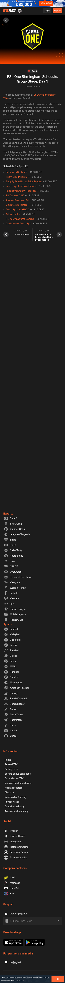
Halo (12, 561)
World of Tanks (18, 587)
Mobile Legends (18, 614)
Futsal (13, 661)
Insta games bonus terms (18, 783)
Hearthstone (16, 555)
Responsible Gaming (15, 797)
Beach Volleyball (18, 698)
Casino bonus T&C (14, 778)
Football (14, 629)
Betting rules (11, 769)
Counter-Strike (18, 529)
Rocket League (18, 609)
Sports (7, 624)
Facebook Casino (19, 852)
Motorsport (16, 682)
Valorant (14, 598)
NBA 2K (14, 566)
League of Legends (20, 534)
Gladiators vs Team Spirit (19, 223)
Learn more (20, 980)
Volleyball (15, 634)
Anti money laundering (16, 811)
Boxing (13, 655)
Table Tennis (16, 714)
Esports (8, 513)
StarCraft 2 (16, 523)
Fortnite (14, 593)
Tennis (13, 645)
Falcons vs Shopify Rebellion (21, 191)
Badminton (16, 720)
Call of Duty (16, 550)
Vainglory (15, 582)
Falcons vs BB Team (16, 172)
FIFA (12, 603)
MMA (13, 666)
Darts (13, 725)
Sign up (57, 11)
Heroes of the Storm (21, 577)
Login (47, 11)
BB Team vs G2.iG (15, 195)
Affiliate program (13, 787)
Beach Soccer (17, 704)
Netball (13, 730)
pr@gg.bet (15, 962)
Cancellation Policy (14, 806)
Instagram (15, 841)
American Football (19, 688)
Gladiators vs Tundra (17, 205)
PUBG (13, 545)
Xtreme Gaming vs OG (17, 200)
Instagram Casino (19, 847)
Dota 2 (13, 518)
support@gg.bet (18, 913)
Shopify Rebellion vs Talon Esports (24, 181)
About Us (9, 792)
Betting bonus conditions (18, 773)
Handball (14, 672)
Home (8, 759)
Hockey (14, 693)
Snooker (14, 677)
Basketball (15, 639)
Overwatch (16, 571)
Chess (13, 736)
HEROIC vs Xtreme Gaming (20, 219)
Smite (13, 539)
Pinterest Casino (18, 857)
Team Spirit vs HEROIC (18, 209)
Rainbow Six (16, 619)
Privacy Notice (12, 801)
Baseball (14, 650)
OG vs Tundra (13, 214)
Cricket (13, 709)
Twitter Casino (17, 836)
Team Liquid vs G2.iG (17, 177)
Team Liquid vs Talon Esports (21, 186)
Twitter (14, 831)
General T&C (11, 764)
